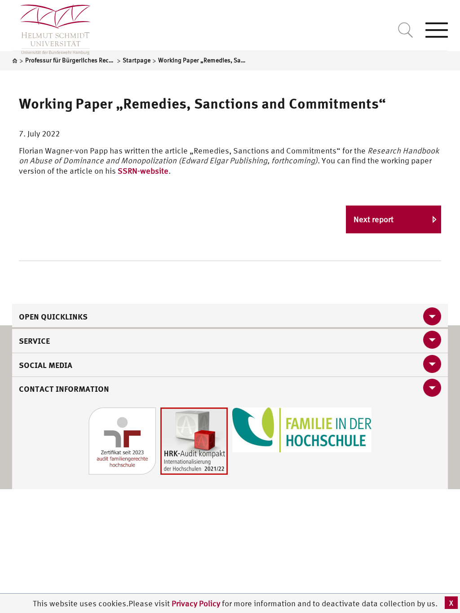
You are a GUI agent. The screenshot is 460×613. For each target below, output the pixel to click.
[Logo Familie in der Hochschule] (302, 428)
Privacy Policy (197, 603)
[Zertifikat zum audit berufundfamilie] (122, 440)
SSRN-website (143, 170)
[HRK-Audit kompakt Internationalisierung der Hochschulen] (194, 440)
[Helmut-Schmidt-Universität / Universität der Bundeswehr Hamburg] (51, 27)
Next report (374, 219)
